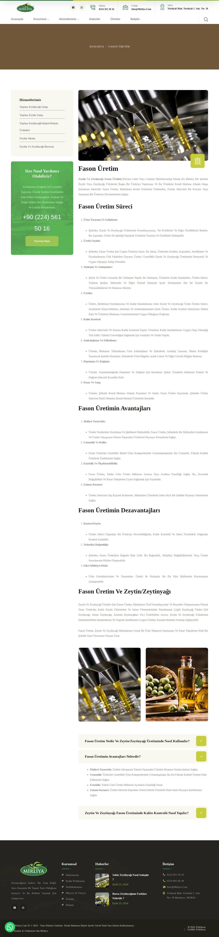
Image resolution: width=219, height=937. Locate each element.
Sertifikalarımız (74, 887)
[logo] (25, 7)
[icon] (73, 7)
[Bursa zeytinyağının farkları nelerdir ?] (102, 899)
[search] (206, 19)
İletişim (70, 905)
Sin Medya (42, 930)
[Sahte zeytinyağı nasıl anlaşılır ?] (102, 880)
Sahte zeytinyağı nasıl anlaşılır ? (130, 877)
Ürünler (70, 899)
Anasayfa (96, 46)
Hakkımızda (72, 875)
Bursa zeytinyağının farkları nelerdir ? (129, 896)
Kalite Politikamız (75, 881)
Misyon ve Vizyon (76, 893)
